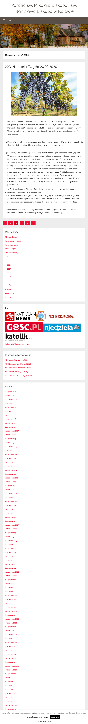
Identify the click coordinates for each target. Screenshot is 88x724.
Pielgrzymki (10, 293)
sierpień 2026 (10, 392)
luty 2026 (9, 415)
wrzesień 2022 (11, 576)
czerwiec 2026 (11, 399)
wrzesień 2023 (11, 529)
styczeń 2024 (10, 513)
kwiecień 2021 (11, 642)
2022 (9, 273)
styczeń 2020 (10, 701)
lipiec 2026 (9, 395)
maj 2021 (8, 638)
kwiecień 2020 (11, 689)
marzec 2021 (10, 646)
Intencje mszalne (12, 245)
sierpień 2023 (10, 533)
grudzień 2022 (11, 564)
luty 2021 (9, 650)
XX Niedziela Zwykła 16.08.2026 (18, 360)
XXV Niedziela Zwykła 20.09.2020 (31, 66)
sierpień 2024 (10, 486)
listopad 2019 (10, 709)
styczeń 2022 (10, 607)
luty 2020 (9, 697)
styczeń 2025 (10, 466)
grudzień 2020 (11, 658)
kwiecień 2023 (11, 548)
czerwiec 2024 (11, 493)
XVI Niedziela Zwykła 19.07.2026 (18, 376)
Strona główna (11, 237)
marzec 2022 (10, 599)
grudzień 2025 (11, 423)
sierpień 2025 (10, 439)
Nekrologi (9, 297)
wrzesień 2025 (11, 435)
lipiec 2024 (9, 490)
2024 (9, 265)
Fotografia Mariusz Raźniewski (17, 344)
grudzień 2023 (11, 517)
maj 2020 (9, 685)
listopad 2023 (10, 521)
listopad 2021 (10, 615)
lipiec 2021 (9, 631)
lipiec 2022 (9, 584)
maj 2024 (9, 497)
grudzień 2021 (11, 611)
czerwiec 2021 (11, 634)
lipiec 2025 (9, 442)
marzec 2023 (10, 552)
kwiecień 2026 (11, 407)
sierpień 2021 (10, 627)
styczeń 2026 (10, 419)
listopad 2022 (10, 568)
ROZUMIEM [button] (55, 717)
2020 (9, 281)
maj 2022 (9, 591)
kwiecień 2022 (11, 595)
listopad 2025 (10, 427)
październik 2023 (12, 525)
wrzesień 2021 (11, 623)
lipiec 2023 (9, 537)
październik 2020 (12, 666)
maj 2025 (9, 450)
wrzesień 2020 (11, 670)
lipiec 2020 (9, 678)
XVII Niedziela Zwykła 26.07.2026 (19, 372)
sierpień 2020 (10, 674)
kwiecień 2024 (11, 501)
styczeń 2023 (10, 560)
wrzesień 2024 (11, 482)
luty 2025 (9, 462)
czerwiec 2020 (11, 682)
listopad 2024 (10, 474)
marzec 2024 (10, 505)
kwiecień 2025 (11, 454)
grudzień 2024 (11, 470)
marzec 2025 (10, 458)
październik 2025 (12, 431)
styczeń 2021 (10, 654)
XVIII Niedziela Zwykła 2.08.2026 (18, 368)
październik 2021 (12, 619)
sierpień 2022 (10, 580)
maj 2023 (9, 544)
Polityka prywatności (44, 721)
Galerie (8, 256)
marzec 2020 (10, 693)
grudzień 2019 (11, 705)
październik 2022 (12, 572)
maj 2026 (9, 403)
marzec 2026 (10, 411)
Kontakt (8, 289)
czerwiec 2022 (11, 587)
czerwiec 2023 (11, 541)
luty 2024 (9, 509)
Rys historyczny (11, 253)
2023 (9, 269)
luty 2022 (9, 603)
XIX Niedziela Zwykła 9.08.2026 (18, 364)
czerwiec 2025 (11, 446)
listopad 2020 (10, 662)
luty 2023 (9, 556)
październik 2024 (12, 478)
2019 (9, 284)
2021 (9, 277)
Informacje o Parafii (13, 241)
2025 (9, 261)
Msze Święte (10, 249)
